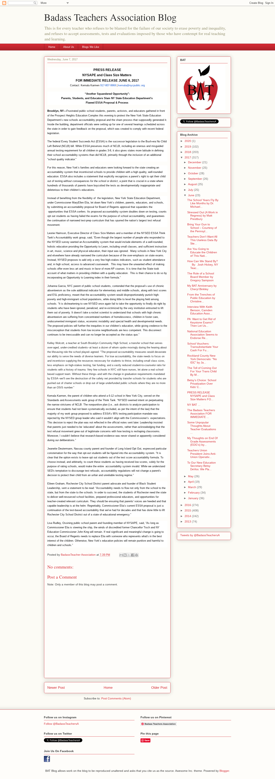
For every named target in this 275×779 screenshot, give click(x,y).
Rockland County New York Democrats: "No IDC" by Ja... (202, 359)
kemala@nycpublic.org (131, 85)
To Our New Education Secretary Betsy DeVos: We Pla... (201, 466)
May (191, 476)
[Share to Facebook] (133, 555)
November (195, 167)
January (193, 498)
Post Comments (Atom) (116, 698)
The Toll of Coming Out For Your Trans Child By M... (202, 371)
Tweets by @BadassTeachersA (200, 535)
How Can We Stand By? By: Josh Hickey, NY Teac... (202, 265)
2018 (188, 152)
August (193, 184)
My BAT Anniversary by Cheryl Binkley (202, 287)
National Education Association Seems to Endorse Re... (202, 335)
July (191, 189)
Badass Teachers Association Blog (110, 16)
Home (51, 46)
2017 (188, 157)
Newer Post (56, 688)
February (194, 492)
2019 (188, 146)
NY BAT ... (193, 404)
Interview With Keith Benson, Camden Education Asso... (199, 310)
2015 (188, 510)
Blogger (224, 770)
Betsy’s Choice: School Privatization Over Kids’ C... (201, 384)
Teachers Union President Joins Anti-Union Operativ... (201, 454)
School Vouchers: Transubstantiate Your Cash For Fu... (202, 347)
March (192, 487)
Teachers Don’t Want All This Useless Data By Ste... (202, 240)
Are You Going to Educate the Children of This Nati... (202, 252)
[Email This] (121, 555)
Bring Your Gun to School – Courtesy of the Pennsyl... (202, 228)
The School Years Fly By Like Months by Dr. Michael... (202, 203)
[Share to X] (129, 555)
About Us (68, 46)
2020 (188, 141)
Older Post (159, 688)
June (191, 195)
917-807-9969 (108, 85)
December (195, 162)
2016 (188, 505)
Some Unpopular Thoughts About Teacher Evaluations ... (201, 427)
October (193, 173)
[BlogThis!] (125, 555)
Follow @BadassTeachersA (61, 723)
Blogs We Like (90, 46)
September (195, 178)
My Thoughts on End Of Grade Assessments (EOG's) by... (202, 441)
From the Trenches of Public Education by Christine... (201, 298)
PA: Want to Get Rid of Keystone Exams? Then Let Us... (201, 322)
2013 (188, 521)
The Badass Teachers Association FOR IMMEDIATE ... (201, 413)
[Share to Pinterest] (136, 555)
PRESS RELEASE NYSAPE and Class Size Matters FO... (201, 396)
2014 (188, 516)
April (191, 481)
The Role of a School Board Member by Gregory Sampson (200, 277)
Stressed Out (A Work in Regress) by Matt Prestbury (202, 216)
